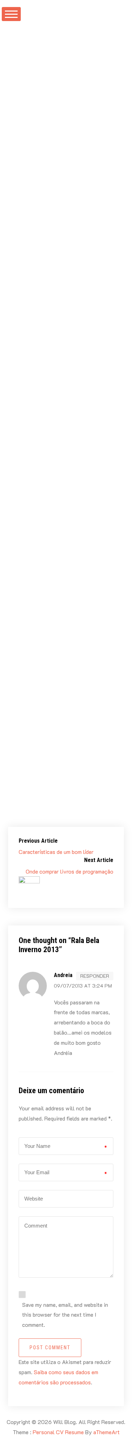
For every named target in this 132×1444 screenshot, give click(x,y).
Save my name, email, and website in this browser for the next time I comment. (65, 1315)
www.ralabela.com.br (67, 208)
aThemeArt (106, 1432)
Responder (94, 975)
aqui (48, 614)
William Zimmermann (59, 125)
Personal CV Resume (58, 1432)
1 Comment (34, 155)
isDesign (90, 223)
